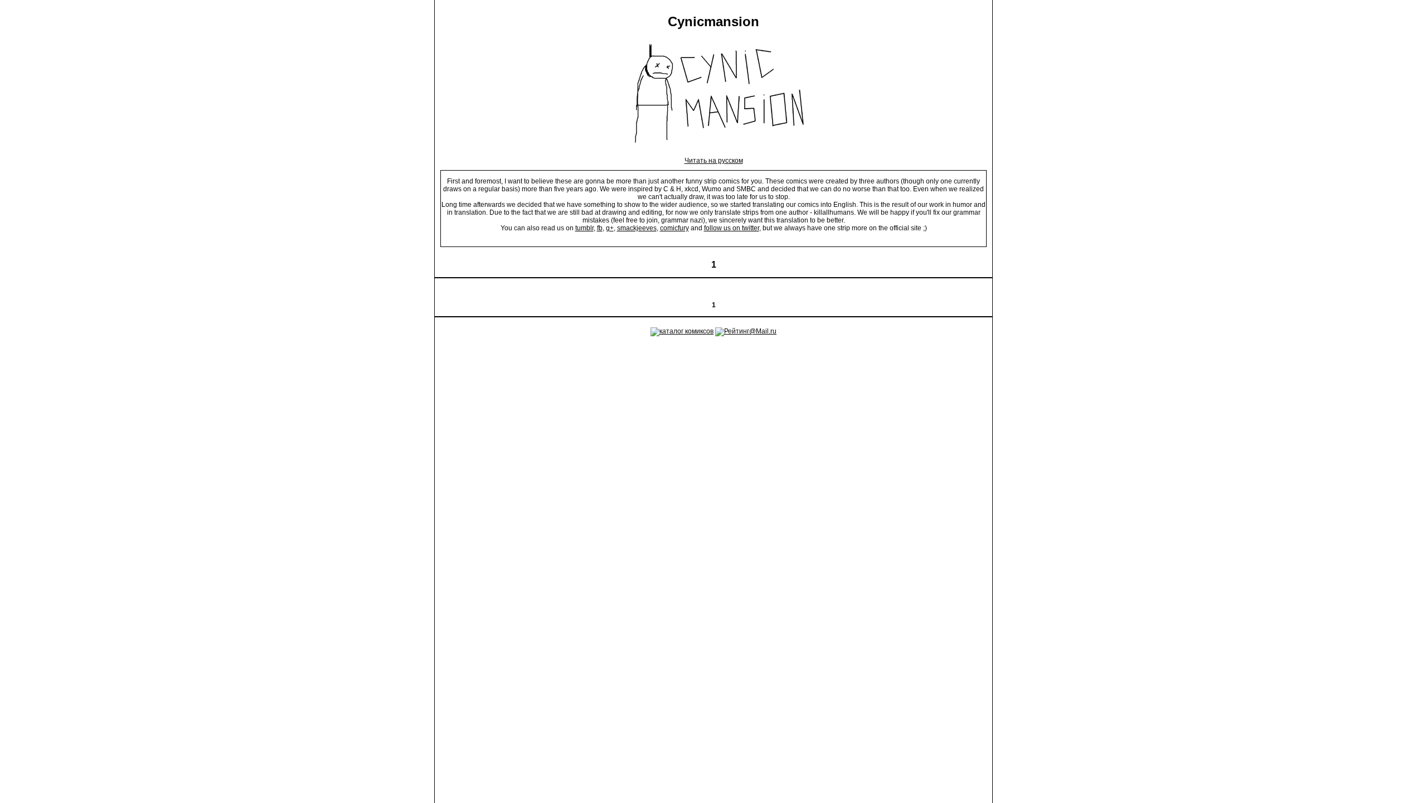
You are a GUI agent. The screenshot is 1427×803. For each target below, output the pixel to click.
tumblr (584, 228)
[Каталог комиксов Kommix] (682, 331)
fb (600, 228)
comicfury (674, 228)
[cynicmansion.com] (713, 153)
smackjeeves (637, 228)
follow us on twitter (731, 228)
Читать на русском (714, 161)
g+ (610, 228)
